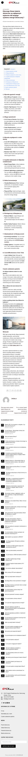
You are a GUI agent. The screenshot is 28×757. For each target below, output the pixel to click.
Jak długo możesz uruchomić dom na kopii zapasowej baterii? (15, 626)
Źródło (22, 21)
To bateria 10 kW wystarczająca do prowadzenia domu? (14, 587)
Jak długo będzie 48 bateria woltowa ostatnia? (15, 582)
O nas (2, 751)
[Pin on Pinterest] (18, 431)
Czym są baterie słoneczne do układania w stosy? (15, 488)
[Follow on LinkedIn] (7, 743)
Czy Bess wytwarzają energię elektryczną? (13, 600)
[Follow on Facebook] (2, 743)
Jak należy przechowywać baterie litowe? (16, 698)
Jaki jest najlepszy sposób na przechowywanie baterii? (13, 689)
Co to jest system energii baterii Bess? (15, 706)
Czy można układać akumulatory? (14, 608)
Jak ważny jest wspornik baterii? (13, 671)
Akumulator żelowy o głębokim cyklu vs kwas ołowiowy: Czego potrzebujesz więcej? (15, 535)
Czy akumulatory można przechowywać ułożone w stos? (16, 716)
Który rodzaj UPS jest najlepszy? (13, 613)
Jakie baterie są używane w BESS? (14, 577)
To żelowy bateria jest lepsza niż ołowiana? (14, 702)
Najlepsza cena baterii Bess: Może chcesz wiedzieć (15, 542)
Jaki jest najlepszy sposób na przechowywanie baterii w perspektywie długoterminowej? (15, 649)
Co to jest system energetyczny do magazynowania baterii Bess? (13, 668)
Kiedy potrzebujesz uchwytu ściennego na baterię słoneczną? (16, 482)
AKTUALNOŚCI (6, 9)
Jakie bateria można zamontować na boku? (15, 711)
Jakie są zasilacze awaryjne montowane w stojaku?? (15, 567)
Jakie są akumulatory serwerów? (14, 591)
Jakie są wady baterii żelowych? (13, 617)
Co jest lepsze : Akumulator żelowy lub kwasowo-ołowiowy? (14, 472)
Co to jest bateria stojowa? (12, 680)
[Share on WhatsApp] (7, 431)
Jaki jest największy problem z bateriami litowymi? (15, 654)
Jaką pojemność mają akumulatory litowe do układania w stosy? (15, 554)
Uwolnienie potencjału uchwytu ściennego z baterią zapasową (15, 548)
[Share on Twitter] (12, 431)
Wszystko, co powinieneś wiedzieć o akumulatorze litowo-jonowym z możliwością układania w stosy (15, 521)
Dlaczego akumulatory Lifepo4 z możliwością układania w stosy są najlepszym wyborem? (13, 561)
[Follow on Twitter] (3, 743)
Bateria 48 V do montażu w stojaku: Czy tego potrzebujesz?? (15, 466)
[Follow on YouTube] (9, 743)
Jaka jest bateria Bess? (11, 477)
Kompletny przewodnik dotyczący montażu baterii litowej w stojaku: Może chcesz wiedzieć (15, 495)
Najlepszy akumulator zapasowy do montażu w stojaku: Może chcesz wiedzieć (15, 528)
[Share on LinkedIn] (20, 431)
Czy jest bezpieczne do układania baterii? (15, 676)
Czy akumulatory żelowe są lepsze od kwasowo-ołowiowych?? (14, 573)
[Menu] (2, 2)
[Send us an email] (5, 743)
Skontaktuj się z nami (6, 754)
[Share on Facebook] (10, 431)
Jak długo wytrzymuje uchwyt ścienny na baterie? (16, 514)
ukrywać (12, 71)
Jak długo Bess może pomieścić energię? (15, 621)
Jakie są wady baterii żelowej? (12, 663)
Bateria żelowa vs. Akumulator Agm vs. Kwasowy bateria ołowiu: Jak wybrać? (15, 502)
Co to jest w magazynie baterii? (13, 684)
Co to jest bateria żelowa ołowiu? (13, 639)
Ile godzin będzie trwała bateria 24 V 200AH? (14, 604)
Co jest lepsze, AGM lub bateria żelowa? (16, 595)
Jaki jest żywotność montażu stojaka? (14, 635)
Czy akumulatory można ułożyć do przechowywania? (13, 631)
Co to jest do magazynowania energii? (14, 643)
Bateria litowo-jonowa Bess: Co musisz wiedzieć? (16, 508)
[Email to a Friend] (15, 431)
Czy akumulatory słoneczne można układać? (14, 694)
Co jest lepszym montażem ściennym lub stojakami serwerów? (15, 659)
